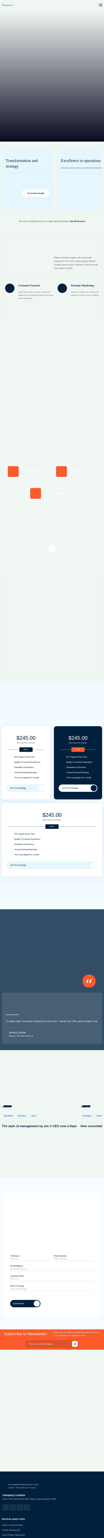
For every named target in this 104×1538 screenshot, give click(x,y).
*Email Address (16, 1266)
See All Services (77, 221)
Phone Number (60, 1256)
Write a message (17, 1286)
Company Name (17, 1276)
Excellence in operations (81, 160)
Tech (33, 1116)
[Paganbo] (7, 5)
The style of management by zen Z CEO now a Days (39, 1126)
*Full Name (14, 1256)
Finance (22, 1116)
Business (8, 1116)
